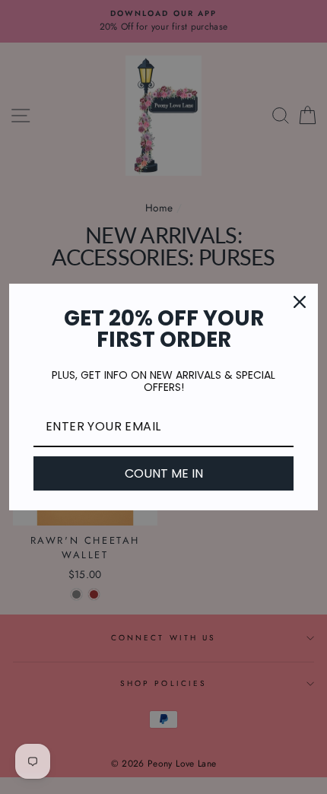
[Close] (299, 302)
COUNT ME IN (164, 473)
